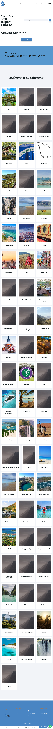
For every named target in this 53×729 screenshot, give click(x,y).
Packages (22, 3)
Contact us (43, 3)
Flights (28, 3)
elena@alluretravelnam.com (45, 710)
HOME (17, 713)
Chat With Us (43, 726)
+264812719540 (43, 713)
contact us (18, 718)
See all (26, 39)
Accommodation (35, 3)
